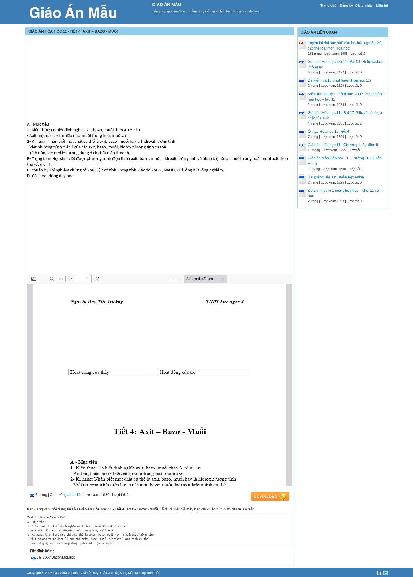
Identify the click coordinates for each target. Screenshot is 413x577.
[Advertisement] (159, 79)
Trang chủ (328, 5)
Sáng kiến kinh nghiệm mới (139, 573)
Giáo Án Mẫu (166, 4)
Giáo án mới (109, 573)
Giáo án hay (89, 573)
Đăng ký (346, 5)
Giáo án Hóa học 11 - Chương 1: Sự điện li (343, 145)
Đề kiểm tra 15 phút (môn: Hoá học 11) (339, 80)
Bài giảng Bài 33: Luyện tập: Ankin (336, 177)
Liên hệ (382, 5)
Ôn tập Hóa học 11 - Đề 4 (328, 131)
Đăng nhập (364, 5)
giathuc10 (72, 495)
